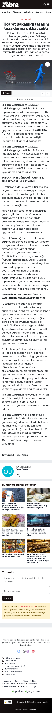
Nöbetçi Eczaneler (13, 658)
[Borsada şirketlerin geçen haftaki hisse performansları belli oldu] (38, 520)
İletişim (23, 686)
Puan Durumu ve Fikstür (15, 666)
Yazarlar (6, 12)
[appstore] (18, 691)
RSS (9, 702)
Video (25, 681)
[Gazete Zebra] (11, 4)
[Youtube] (33, 651)
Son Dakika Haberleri (14, 671)
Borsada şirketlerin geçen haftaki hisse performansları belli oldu (36, 532)
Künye (33, 686)
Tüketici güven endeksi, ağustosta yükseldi (13, 555)
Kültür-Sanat (9, 683)
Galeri (22, 683)
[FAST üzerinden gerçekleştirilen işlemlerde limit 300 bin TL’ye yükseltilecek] (13, 495)
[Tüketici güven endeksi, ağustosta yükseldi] (13, 545)
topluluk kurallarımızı (27, 606)
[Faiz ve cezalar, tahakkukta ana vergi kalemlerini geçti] (38, 495)
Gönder (8, 598)
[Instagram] (28, 651)
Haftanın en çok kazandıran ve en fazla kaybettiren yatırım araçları (12, 532)
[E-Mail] (18, 475)
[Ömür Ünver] (8, 471)
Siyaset (39, 12)
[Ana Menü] (48, 4)
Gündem (28, 12)
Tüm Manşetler (11, 669)
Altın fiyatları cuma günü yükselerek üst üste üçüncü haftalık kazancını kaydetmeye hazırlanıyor (38, 558)
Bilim (34, 681)
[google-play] (33, 691)
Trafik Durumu (11, 663)
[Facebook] (19, 651)
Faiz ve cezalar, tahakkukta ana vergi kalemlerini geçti (37, 505)
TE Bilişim (33, 709)
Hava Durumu (11, 660)
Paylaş (8, 93)
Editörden (33, 683)
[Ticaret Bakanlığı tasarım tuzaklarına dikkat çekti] (26, 75)
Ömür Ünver (22, 469)
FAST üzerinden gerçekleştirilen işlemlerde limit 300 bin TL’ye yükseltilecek (13, 506)
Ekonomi (17, 12)
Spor (17, 681)
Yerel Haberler (10, 686)
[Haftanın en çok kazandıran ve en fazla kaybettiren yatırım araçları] (13, 520)
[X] (24, 651)
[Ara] (45, 4)
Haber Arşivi (10, 674)
